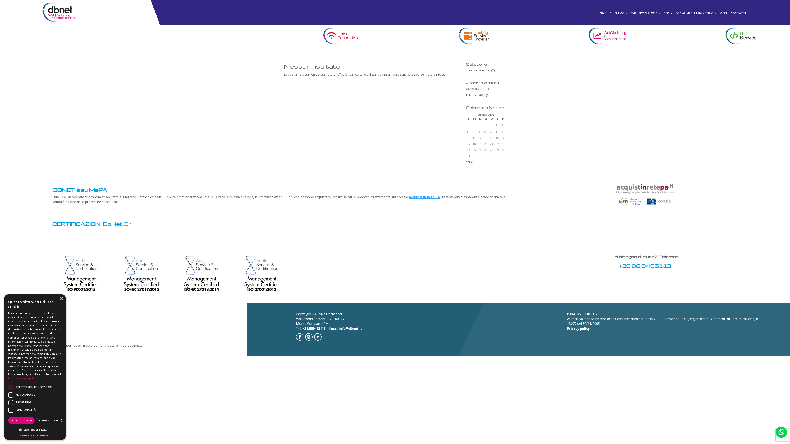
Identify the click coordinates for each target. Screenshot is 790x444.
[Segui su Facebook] (299, 337)
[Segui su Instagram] (309, 337)
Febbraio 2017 (475, 95)
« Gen (470, 161)
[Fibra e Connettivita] (340, 36)
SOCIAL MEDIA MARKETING (694, 13)
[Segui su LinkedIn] (318, 337)
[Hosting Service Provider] (474, 36)
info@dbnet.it (350, 328)
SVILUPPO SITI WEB (644, 13)
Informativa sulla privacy (23, 378)
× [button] (61, 298)
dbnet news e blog (478, 70)
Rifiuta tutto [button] (49, 420)
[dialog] (35, 367)
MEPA (723, 13)
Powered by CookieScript (35, 435)
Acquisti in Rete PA (424, 197)
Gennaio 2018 (475, 89)
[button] (35, 430)
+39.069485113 (314, 328)
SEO (666, 13)
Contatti (738, 13)
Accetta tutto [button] (21, 420)
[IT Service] (740, 36)
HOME (602, 13)
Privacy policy (578, 328)
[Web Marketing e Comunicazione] (607, 36)
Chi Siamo (617, 13)
